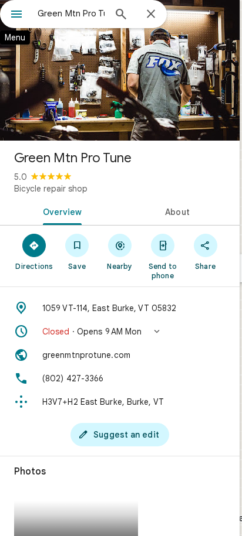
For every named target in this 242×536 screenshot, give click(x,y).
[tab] (59, 211)
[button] (120, 331)
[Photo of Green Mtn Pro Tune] (120, 70)
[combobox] (71, 13)
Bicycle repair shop (51, 188)
